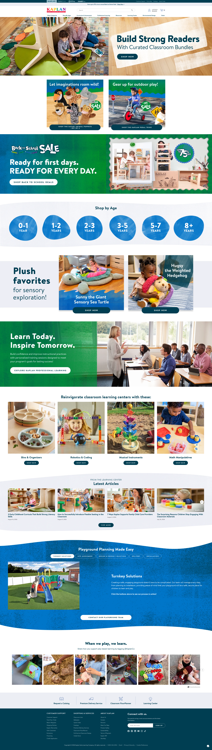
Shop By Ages (67, 15)
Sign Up (159, 725)
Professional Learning (103, 15)
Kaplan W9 (104, 736)
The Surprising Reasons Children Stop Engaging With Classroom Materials (180, 515)
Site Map (103, 738)
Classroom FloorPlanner (120, 703)
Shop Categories (52, 15)
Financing (49, 736)
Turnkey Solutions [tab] (62, 556)
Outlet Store (77, 736)
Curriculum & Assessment (84, 15)
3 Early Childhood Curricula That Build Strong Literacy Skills (31, 515)
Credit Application (52, 738)
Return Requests (51, 722)
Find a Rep (149, 1)
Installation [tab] (152, 556)
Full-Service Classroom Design (82, 733)
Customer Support (140, 1)
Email (120, 745)
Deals (163, 15)
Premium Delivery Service (91, 703)
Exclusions (50, 733)
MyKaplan (76, 720)
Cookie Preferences (142, 745)
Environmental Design (149, 15)
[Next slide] (202, 502)
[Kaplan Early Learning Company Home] (56, 10)
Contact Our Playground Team (106, 617)
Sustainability (104, 730)
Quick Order (162, 1)
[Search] (132, 10)
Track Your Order (51, 720)
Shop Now (120, 4)
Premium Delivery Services (81, 728)
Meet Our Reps (105, 725)
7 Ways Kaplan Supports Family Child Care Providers (130, 514)
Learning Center (132, 15)
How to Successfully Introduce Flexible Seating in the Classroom (81, 515)
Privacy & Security (129, 745)
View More (107, 525)
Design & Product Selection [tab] (112, 556)
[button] (153, 10)
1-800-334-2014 (112, 745)
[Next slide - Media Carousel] (202, 669)
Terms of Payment (106, 733)
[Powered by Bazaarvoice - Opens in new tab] (194, 687)
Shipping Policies (52, 725)
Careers (103, 720)
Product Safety (105, 728)
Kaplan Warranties (52, 728)
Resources (119, 15)
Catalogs (155, 1)
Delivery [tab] (136, 556)
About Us (103, 717)
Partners (103, 722)
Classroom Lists (78, 717)
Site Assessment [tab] (85, 556)
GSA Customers (51, 730)
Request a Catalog (61, 703)
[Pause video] (112, 186)
